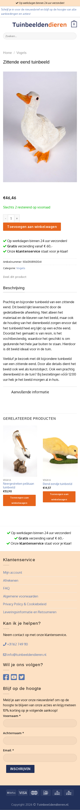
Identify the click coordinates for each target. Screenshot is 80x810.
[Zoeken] (72, 36)
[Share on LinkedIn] (56, 277)
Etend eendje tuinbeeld (57, 484)
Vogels (21, 53)
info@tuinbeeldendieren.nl (26, 655)
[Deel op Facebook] (36, 277)
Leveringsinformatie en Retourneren (29, 612)
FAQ (6, 588)
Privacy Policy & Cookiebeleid (24, 604)
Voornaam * (12, 716)
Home (7, 53)
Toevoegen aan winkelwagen (32, 227)
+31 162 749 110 (17, 644)
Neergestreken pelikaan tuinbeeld (18, 485)
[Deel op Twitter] (41, 277)
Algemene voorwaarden (20, 596)
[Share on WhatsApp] (31, 277)
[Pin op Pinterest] (51, 277)
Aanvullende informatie (30, 392)
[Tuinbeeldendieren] (39, 24)
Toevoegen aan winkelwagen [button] (19, 500)
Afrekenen (10, 580)
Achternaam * (13, 733)
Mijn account (12, 572)
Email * (8, 750)
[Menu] (5, 24)
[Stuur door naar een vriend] (46, 277)
